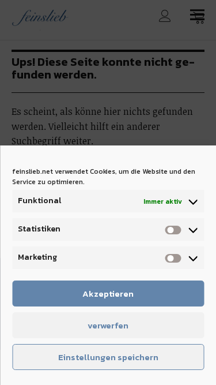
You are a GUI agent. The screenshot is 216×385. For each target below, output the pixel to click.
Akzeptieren (108, 293)
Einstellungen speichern (108, 357)
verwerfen (108, 325)
